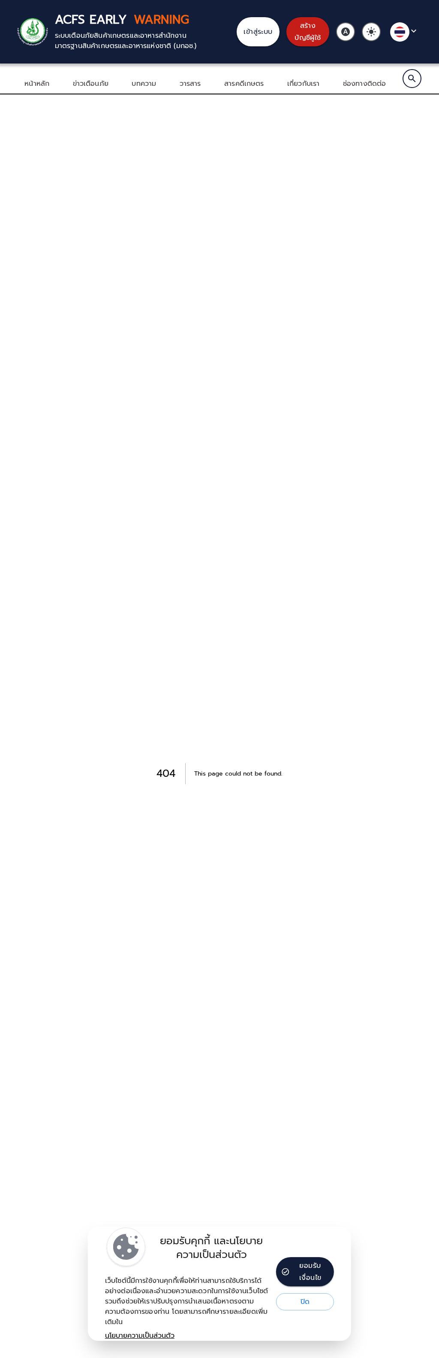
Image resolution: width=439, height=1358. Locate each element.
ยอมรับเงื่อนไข (310, 1272)
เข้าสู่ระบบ (258, 32)
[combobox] (405, 32)
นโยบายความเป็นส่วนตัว (139, 1336)
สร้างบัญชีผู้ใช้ (308, 32)
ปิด (305, 1302)
